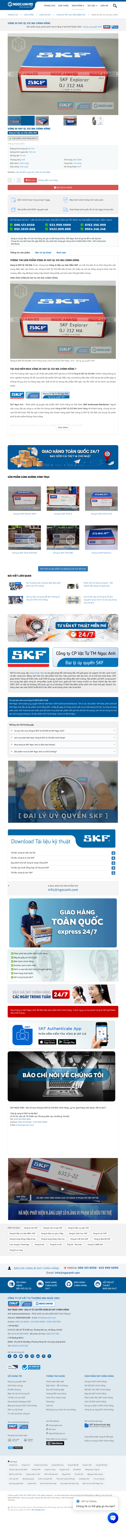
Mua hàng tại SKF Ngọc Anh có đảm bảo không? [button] (33, 744)
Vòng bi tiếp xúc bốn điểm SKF (71, 14)
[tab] (63, 731)
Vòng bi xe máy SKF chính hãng (99, 1409)
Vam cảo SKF (14, 1479)
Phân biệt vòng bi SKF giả (65, 1479)
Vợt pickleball (63, 1421)
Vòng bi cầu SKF (31, 1227)
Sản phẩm (77, 5)
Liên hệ (104, 5)
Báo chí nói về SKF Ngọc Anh (93, 1483)
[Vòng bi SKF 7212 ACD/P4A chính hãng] (24, 537)
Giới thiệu (63, 5)
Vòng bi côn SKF (100, 1233)
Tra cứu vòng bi (99, 1479)
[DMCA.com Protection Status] (15, 1447)
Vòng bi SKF (45, 14)
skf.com (52, 1429)
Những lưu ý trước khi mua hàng (61, 1409)
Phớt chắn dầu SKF (51, 1474)
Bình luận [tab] (61, 252)
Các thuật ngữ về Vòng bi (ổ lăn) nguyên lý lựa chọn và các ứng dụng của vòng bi (100, 599)
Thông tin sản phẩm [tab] (20, 252)
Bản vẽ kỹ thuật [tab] (43, 252)
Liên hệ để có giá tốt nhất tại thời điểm (33, 172)
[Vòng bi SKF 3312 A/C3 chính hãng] (101, 498)
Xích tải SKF (79, 1474)
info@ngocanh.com (63, 889)
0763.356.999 (95, 224)
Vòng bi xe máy (16, 1250)
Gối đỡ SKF (77, 1469)
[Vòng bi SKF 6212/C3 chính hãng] (101, 537)
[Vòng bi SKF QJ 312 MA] (63, 319)
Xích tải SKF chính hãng (95, 1401)
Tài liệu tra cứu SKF (16, 1397)
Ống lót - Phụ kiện (74, 1244)
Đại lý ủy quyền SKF (17, 1381)
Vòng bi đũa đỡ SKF (102, 1238)
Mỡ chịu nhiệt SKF (15, 1474)
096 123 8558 (24, 1122)
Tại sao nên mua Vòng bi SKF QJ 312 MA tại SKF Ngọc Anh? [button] (38, 730)
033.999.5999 (60, 224)
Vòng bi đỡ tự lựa (57, 1465)
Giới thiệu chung (15, 1385)
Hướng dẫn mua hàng (47, 180)
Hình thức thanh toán (56, 1397)
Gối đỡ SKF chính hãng (95, 1385)
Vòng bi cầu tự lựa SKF (52, 1227)
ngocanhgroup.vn (56, 1433)
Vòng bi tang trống (40, 1465)
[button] (115, 6)
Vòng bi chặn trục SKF (78, 1233)
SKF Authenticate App (48, 1483)
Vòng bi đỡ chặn (101, 1465)
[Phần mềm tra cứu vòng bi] (55, 1443)
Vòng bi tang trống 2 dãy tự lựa (22, 1238)
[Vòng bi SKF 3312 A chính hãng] (63, 498)
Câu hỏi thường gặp (55, 1389)
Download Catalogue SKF (19, 1401)
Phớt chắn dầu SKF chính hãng (99, 1397)
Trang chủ (49, 5)
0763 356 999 (54, 1321)
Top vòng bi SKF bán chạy (69, 1483)
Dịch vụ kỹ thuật (15, 1409)
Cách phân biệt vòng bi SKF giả (99, 1436)
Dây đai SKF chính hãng (95, 1393)
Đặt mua (31, 180)
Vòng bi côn (26, 1465)
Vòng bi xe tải (56, 1244)
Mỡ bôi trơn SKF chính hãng (97, 1389)
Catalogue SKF (84, 1479)
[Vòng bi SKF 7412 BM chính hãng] (63, 537)
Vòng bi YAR (36, 1469)
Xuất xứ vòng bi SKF (45, 1479)
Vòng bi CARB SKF (95, 1244)
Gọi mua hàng (64, 187)
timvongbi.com (55, 1425)
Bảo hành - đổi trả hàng (57, 1385)
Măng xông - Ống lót (92, 1469)
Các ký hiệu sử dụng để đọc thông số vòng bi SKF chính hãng (43, 598)
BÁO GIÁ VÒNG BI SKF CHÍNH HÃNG (36, 1268)
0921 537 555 (52, 1333)
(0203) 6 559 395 (19, 1345)
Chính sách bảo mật (55, 1381)
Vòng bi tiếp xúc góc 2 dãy (52, 1233)
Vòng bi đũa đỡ (73, 1465)
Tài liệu (91, 5)
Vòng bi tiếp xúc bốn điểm (18, 1469)
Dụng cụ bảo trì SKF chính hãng (99, 1405)
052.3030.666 (24, 229)
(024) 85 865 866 (22, 1119)
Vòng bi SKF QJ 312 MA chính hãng (29, 23)
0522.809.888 (60, 229)
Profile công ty (14, 1389)
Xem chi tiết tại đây (66, 713)
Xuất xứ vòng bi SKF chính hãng (99, 1440)
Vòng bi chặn (87, 1465)
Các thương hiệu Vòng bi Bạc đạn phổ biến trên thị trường (43, 584)
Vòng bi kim (40, 1244)
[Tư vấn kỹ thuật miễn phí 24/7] (63, 628)
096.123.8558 (24, 224)
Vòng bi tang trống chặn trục (53, 1238)
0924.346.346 (95, 229)
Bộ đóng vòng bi (28, 1479)
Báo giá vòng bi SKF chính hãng (22, 1405)
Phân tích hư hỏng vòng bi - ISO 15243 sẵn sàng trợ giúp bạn (98, 584)
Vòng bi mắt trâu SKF (79, 1238)
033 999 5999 (40, 1122)
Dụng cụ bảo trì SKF (33, 1474)
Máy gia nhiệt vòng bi (95, 1474)
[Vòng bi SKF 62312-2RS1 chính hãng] (24, 498)
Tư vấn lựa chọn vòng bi (19, 1413)
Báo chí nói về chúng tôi (19, 1393)
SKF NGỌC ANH (30, 1495)
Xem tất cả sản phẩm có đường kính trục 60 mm (63, 568)
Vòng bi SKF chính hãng (96, 1381)
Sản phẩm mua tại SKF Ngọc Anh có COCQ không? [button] (34, 751)
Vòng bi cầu (13, 1465)
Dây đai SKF (66, 1474)
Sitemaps (50, 1401)
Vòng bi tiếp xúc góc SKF (78, 1227)
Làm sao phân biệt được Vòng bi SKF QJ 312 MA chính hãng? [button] (38, 737)
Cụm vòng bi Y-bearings (19, 1244)
